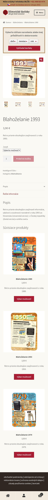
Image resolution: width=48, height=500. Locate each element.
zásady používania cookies (19, 483)
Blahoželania (18, 22)
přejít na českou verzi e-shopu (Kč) (25, 4)
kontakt (36, 483)
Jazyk (5, 146)
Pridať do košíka (23, 158)
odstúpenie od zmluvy (33, 477)
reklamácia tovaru (12, 480)
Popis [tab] (5, 186)
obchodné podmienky (13, 477)
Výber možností (24, 299)
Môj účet (24, 495)
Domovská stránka (8, 495)
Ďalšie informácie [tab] (10, 194)
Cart (37, 493)
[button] (41, 60)
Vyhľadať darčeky (24, 48)
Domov (8, 22)
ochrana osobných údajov (32, 480)
